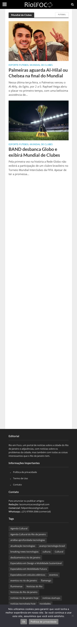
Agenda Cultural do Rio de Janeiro (28, 534)
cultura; (47, 551)
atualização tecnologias (22, 545)
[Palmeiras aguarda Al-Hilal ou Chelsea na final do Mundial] (39, 41)
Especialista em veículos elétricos (27, 574)
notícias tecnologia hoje (22, 603)
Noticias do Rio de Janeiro (23, 592)
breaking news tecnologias (24, 551)
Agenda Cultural (18, 528)
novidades (45, 603)
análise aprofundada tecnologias (27, 540)
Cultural (59, 551)
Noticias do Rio (34, 586)
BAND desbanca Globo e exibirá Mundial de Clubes (34, 151)
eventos (53, 574)
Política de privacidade (25, 472)
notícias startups (51, 598)
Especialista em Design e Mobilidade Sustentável (36, 563)
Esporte (13, 65)
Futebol (62, 14)
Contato (17, 484)
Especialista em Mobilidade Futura (28, 568)
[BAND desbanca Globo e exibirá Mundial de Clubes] (39, 120)
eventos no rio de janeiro (23, 580)
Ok (23, 621)
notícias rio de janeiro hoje (24, 598)
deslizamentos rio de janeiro (25, 557)
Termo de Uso (20, 478)
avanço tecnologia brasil (52, 545)
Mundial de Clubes (41, 65)
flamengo (46, 580)
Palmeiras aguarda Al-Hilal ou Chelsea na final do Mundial (38, 72)
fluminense (16, 586)
